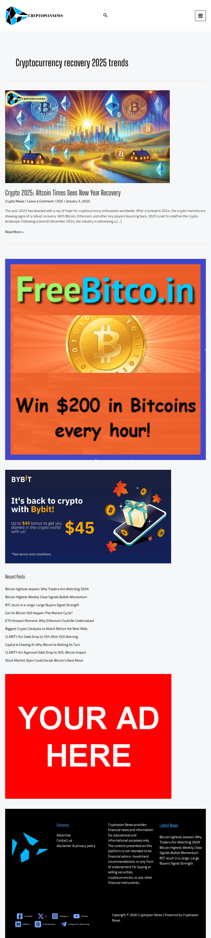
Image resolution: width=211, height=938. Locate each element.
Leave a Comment (40, 201)
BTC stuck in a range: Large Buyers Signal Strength (42, 605)
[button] (105, 16)
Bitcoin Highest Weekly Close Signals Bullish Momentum (46, 597)
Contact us (64, 840)
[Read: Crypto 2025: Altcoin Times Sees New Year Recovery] (87, 136)
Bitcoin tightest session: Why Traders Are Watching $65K (47, 589)
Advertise (64, 835)
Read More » (14, 232)
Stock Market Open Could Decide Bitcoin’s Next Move (44, 660)
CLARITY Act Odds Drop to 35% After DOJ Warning (41, 636)
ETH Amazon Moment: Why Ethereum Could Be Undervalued (49, 620)
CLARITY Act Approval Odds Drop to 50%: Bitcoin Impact (45, 652)
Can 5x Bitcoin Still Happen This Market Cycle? (39, 613)
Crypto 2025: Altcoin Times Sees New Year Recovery (63, 192)
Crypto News (14, 201)
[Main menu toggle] (200, 15)
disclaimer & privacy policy (76, 845)
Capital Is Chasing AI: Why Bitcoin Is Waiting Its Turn (42, 644)
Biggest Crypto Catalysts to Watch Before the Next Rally (46, 628)
